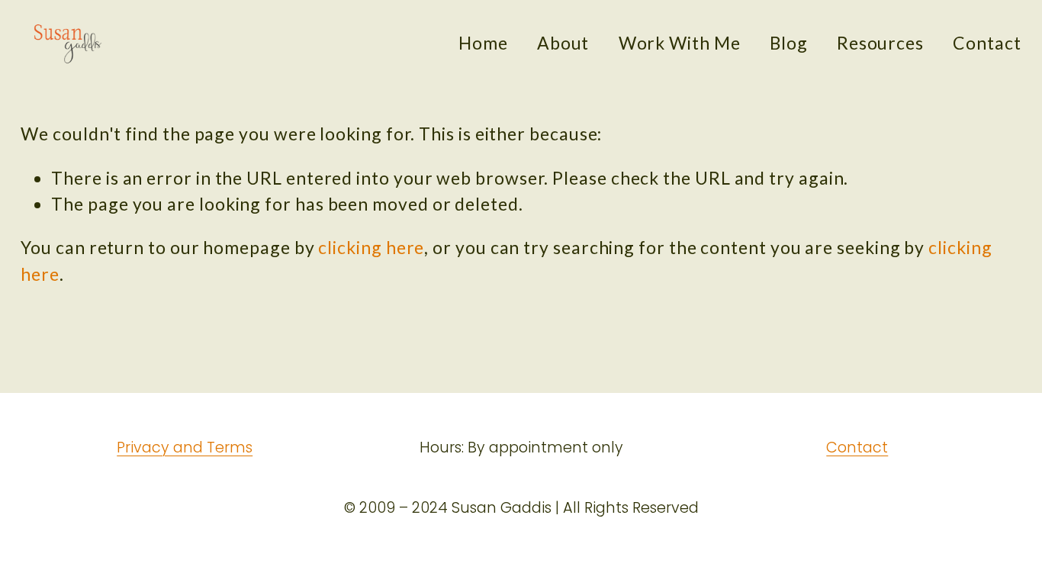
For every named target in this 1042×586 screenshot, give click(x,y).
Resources (880, 42)
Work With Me (680, 42)
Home (483, 42)
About (563, 42)
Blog (789, 42)
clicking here (371, 247)
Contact (987, 42)
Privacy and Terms (184, 448)
